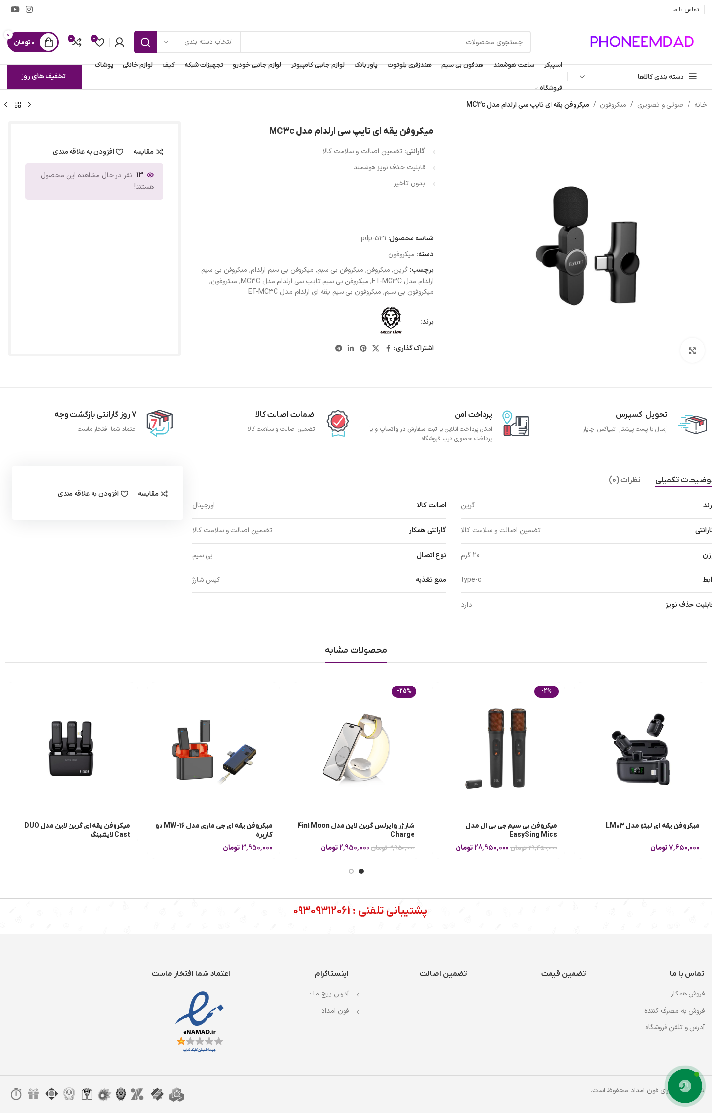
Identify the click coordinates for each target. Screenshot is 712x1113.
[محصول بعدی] (6, 105)
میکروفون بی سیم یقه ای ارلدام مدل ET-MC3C (314, 292)
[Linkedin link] (351, 349)
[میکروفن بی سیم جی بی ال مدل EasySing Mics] (498, 748)
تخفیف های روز (43, 76)
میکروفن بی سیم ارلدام (282, 270)
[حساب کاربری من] (119, 42)
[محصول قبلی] (29, 105)
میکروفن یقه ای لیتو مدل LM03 (653, 825)
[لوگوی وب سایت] (643, 42)
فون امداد (335, 1011)
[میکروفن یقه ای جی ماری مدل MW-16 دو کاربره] (213, 748)
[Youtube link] (15, 10)
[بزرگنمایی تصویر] (692, 350)
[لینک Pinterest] (363, 349)
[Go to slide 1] (361, 871)
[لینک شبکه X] (375, 349)
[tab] (625, 481)
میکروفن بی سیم (340, 270)
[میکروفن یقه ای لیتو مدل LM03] (640, 748)
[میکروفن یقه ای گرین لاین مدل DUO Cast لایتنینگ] (71, 748)
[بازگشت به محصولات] (17, 105)
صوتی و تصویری (660, 105)
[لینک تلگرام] (338, 349)
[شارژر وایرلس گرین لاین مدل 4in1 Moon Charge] (356, 748)
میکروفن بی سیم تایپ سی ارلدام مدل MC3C (304, 281)
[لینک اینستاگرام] (29, 10)
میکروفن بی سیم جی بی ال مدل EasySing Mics (511, 830)
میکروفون (613, 105)
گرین (400, 270)
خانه (700, 105)
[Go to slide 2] (351, 871)
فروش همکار (688, 994)
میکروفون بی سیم (409, 292)
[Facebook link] (388, 349)
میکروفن (378, 270)
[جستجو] (145, 42)
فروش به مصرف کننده (674, 1011)
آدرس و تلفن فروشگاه (675, 1027)
